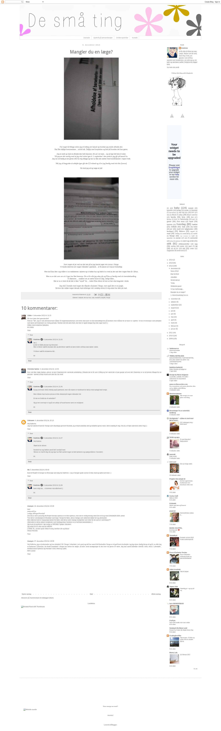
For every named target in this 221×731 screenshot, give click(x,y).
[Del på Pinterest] (109, 294)
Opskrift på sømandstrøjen (103, 38)
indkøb (174, 227)
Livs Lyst (172, 462)
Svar (29, 330)
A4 (168, 208)
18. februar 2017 (185, 654)
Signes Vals (173, 586)
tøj (196, 246)
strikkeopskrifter (184, 244)
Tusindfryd (173, 535)
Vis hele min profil (173, 67)
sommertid (193, 238)
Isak (93, 297)
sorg (171, 241)
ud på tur (174, 248)
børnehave (172, 212)
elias (181, 215)
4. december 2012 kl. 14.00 (49, 369)
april (172, 320)
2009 (171, 339)
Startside (87, 38)
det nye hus (87, 297)
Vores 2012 (175, 271)
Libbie (29, 315)
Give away (181, 221)
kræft (178, 229)
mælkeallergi (186, 233)
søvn (190, 246)
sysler (182, 246)
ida (28, 470)
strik (169, 243)
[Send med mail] (99, 294)
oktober (173, 302)
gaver (169, 221)
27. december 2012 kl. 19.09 (44, 541)
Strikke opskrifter (122, 38)
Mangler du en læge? (178, 292)
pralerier (172, 511)
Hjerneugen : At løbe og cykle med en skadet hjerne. (187, 639)
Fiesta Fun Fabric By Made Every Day (181, 630)
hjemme (169, 224)
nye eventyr (184, 236)
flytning (169, 219)
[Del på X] (104, 294)
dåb (168, 215)
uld (184, 248)
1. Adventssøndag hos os (179, 295)
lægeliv (103, 297)
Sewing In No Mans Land (178, 628)
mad (168, 233)
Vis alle (195, 668)
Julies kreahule (175, 569)
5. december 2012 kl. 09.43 (39, 470)
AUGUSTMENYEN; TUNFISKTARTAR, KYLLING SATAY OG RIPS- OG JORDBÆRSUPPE (181, 359)
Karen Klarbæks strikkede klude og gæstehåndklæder (185, 556)
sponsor (177, 241)
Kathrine (37, 339)
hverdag (181, 224)
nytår (193, 236)
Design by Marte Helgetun (178, 375)
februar (173, 326)
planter (178, 238)
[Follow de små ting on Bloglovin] (177, 105)
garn (193, 219)
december (174, 268)
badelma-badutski (176, 367)
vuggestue (170, 251)
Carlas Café (173, 496)
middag (177, 233)
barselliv (170, 210)
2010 (171, 336)
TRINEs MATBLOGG (176, 356)
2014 (171, 260)
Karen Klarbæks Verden (178, 552)
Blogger (114, 725)
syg (196, 244)
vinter (192, 248)
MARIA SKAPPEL (175, 528)
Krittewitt (172, 503)
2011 (171, 333)
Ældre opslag (156, 594)
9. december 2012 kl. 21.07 (53, 438)
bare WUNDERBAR (176, 604)
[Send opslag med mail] (95, 294)
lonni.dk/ (172, 454)
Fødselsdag (184, 219)
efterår (174, 215)
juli (172, 311)
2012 (171, 266)
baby (177, 208)
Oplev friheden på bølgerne (177, 369)
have (191, 221)
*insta (173, 283)
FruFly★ (172, 620)
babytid (81, 297)
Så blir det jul (175, 280)
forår (175, 219)
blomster (194, 210)
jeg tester (194, 227)
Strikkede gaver (176, 286)
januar (173, 329)
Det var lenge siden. (186, 464)
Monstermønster (175, 394)
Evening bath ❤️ (174, 530)
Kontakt (134, 38)
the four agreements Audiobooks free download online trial (186, 482)
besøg (178, 210)
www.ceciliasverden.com (178, 384)
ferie (183, 217)
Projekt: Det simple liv (177, 479)
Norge (108, 297)
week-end (180, 251)
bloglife (186, 210)
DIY (192, 212)
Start (91, 594)
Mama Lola (173, 653)
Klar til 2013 (175, 274)
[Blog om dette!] (101, 294)
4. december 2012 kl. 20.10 (44, 420)
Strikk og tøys (174, 437)
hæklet (194, 224)
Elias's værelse (192, 215)
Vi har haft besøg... (177, 289)
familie (173, 217)
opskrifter (170, 238)
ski (186, 238)
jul (171, 229)
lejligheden (189, 229)
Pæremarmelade (174, 350)
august (173, 308)
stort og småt (188, 241)
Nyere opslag (26, 594)
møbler (195, 233)
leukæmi (98, 297)
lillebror (182, 231)
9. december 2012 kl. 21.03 (53, 339)
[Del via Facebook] (106, 294)
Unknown (30, 420)
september (175, 305)
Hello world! (173, 456)
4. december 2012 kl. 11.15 (41, 315)
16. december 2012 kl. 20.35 (44, 506)
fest (192, 217)
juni (172, 314)
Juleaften (174, 277)
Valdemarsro (174, 348)
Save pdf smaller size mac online (179, 622)
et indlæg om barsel (89, 147)
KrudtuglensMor (175, 636)
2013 (171, 263)
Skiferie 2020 (173, 498)
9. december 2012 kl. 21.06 (53, 386)
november (174, 299)
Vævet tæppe (184, 571)
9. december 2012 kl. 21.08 (53, 485)
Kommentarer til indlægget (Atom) (42, 598)
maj (172, 317)
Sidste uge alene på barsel (177, 505)
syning (173, 246)
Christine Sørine (33, 369)
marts (173, 323)
